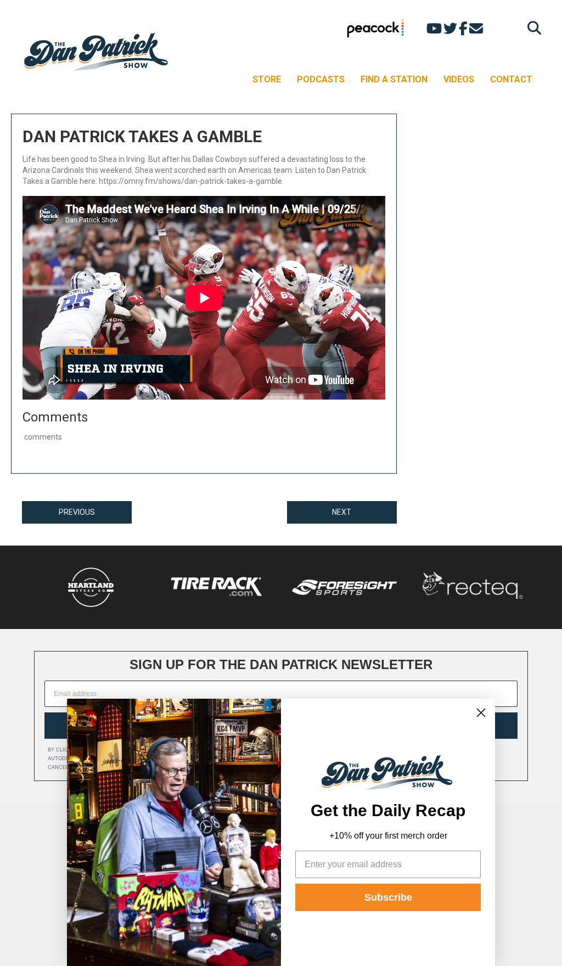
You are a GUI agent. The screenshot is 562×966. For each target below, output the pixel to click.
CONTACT (511, 79)
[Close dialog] (481, 712)
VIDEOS (458, 79)
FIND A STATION (394, 79)
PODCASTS (321, 79)
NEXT (341, 512)
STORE (266, 79)
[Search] (531, 27)
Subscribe (388, 897)
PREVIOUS (77, 512)
